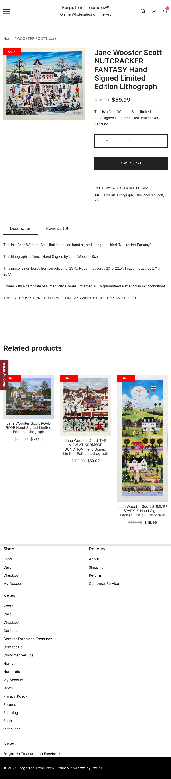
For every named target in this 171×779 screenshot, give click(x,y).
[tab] (20, 229)
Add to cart (131, 163)
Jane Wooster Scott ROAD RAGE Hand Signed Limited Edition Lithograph (28, 427)
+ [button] (155, 140)
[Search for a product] (143, 11)
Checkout (11, 575)
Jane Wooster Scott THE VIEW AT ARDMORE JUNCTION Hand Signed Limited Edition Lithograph (85, 447)
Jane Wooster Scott (149, 195)
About (94, 559)
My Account (13, 583)
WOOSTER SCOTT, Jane (37, 38)
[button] (78, 57)
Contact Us (12, 647)
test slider (11, 729)
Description (21, 228)
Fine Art (109, 195)
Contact (10, 630)
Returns (95, 575)
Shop (7, 559)
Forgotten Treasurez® (85, 7)
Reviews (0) (57, 228)
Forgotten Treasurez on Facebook (32, 753)
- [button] (107, 140)
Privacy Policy (15, 696)
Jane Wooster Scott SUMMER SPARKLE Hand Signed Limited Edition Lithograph (143, 510)
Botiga (97, 768)
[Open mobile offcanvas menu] (6, 11)
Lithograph (125, 195)
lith (96, 200)
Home (8, 38)
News (8, 688)
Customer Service (104, 583)
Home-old (11, 671)
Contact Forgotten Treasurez (27, 639)
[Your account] (154, 11)
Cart (7, 567)
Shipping (96, 567)
